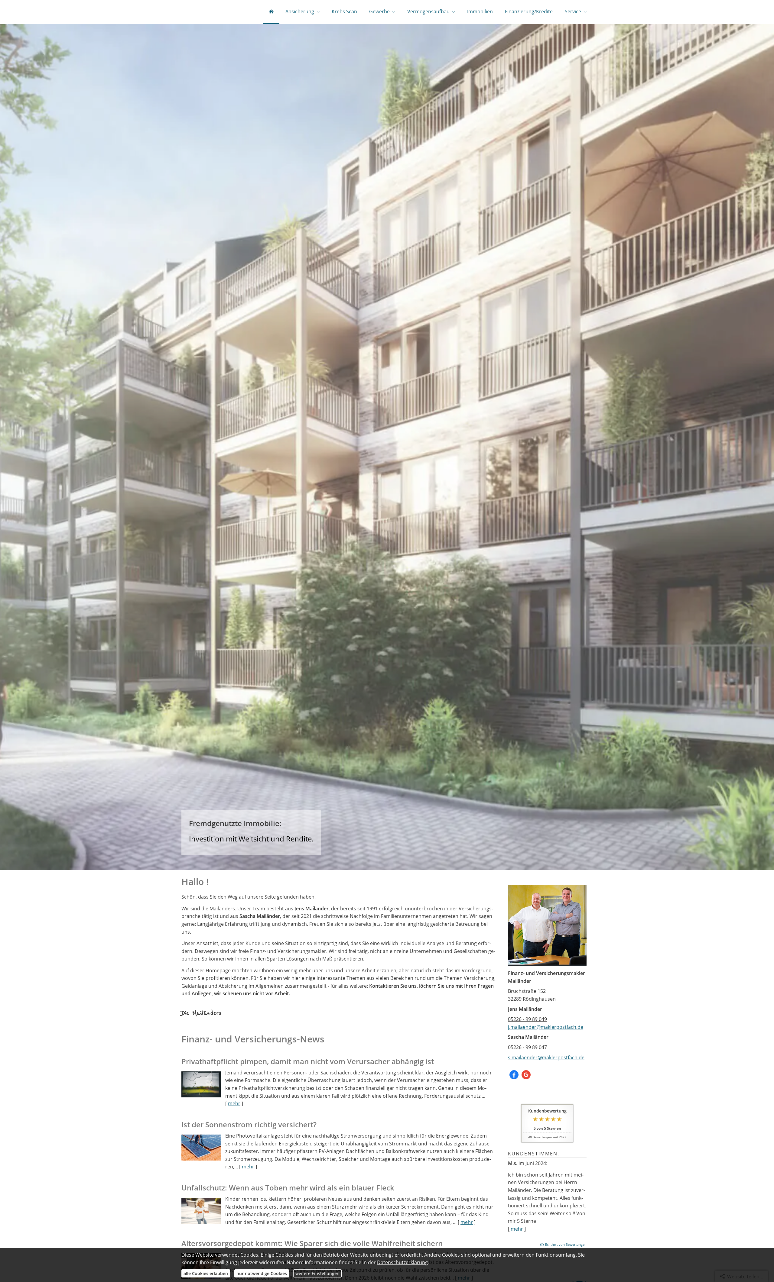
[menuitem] (271, 12)
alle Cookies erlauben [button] (206, 1273)
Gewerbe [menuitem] (379, 11)
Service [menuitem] (573, 11)
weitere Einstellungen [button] (317, 1273)
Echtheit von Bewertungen (566, 1244)
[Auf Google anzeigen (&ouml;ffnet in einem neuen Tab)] (526, 1074)
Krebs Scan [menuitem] (344, 11)
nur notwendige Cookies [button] (261, 1273)
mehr (517, 1228)
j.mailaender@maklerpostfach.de (545, 1027)
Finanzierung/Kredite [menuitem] (529, 11)
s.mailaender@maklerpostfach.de (546, 1057)
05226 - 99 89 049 (527, 1019)
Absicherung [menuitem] (299, 11)
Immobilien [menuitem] (480, 11)
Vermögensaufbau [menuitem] (428, 11)
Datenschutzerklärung (402, 1262)
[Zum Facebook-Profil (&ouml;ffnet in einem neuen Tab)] (514, 1074)
